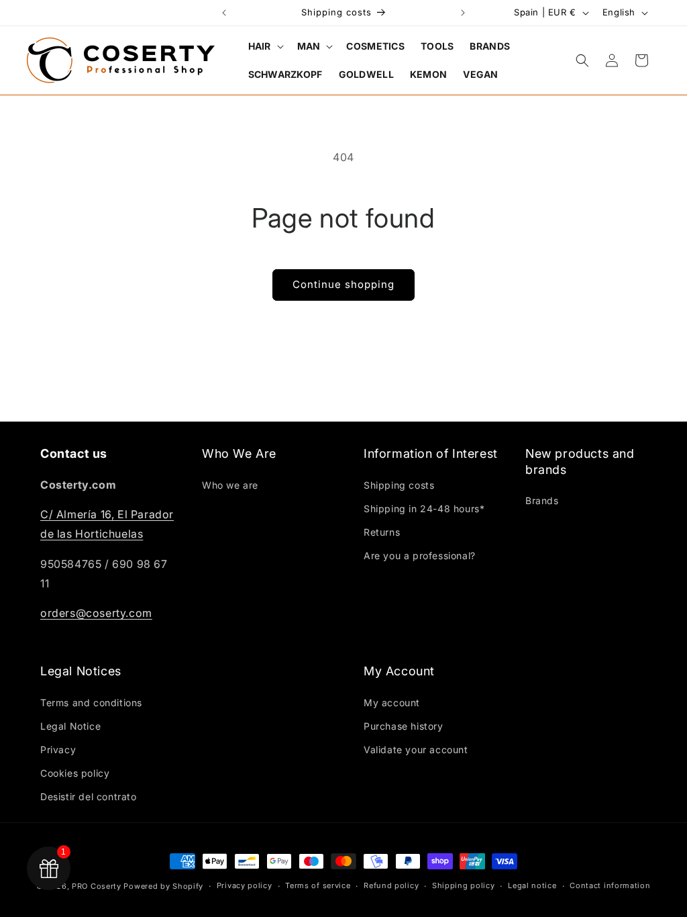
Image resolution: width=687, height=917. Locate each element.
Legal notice (532, 885)
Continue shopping (343, 284)
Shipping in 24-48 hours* (424, 508)
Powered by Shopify (163, 886)
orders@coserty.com (96, 613)
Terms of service (317, 885)
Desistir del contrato (88, 796)
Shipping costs (399, 485)
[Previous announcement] (224, 13)
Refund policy (391, 885)
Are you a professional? (420, 555)
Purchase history (403, 726)
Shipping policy (463, 885)
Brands (542, 500)
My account (392, 702)
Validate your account (416, 749)
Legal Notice (70, 726)
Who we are (230, 485)
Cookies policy (74, 773)
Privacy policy (244, 885)
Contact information (610, 885)
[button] (264, 46)
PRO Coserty (96, 886)
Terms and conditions (91, 702)
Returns (382, 532)
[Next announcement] (463, 13)
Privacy (58, 749)
